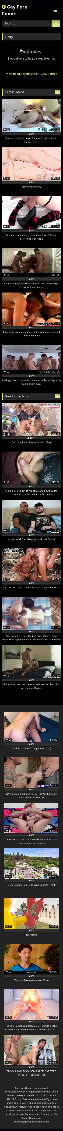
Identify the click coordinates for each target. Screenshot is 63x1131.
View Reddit (14, 74)
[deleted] (32, 74)
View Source (49, 74)
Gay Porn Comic (14, 10)
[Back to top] (52, 1120)
